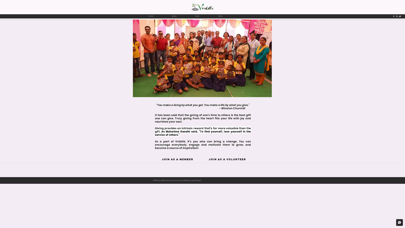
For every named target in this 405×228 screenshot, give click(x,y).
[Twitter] (400, 16)
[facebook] (394, 16)
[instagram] (397, 16)
